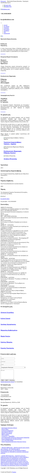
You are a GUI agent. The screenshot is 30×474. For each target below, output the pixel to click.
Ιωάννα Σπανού (5, 318)
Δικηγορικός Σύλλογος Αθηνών (9, 428)
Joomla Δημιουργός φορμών (8, 381)
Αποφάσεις (6, 30)
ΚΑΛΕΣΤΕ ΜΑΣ (5, 199)
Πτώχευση (3, 1)
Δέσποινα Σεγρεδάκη (7, 312)
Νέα (5, 32)
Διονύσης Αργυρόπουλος (8, 324)
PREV (2, 380)
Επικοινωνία (7, 33)
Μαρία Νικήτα (5, 336)
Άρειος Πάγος (5, 429)
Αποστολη (12, 380)
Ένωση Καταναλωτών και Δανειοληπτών (12, 439)
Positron (14, 472)
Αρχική (5, 25)
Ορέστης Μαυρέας (6, 342)
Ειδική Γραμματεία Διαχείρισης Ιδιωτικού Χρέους (14, 441)
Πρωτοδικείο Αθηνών (7, 432)
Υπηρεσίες (6, 28)
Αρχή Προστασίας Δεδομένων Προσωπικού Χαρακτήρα (15, 437)
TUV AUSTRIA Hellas (7, 440)
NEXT (7, 380)
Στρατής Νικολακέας (7, 348)
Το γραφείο (6, 26)
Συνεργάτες (6, 29)
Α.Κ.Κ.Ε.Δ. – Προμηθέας (8, 436)
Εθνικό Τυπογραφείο (7, 433)
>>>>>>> (3, 54)
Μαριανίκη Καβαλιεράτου (9, 330)
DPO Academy (5, 434)
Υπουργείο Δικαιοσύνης (7, 430)
